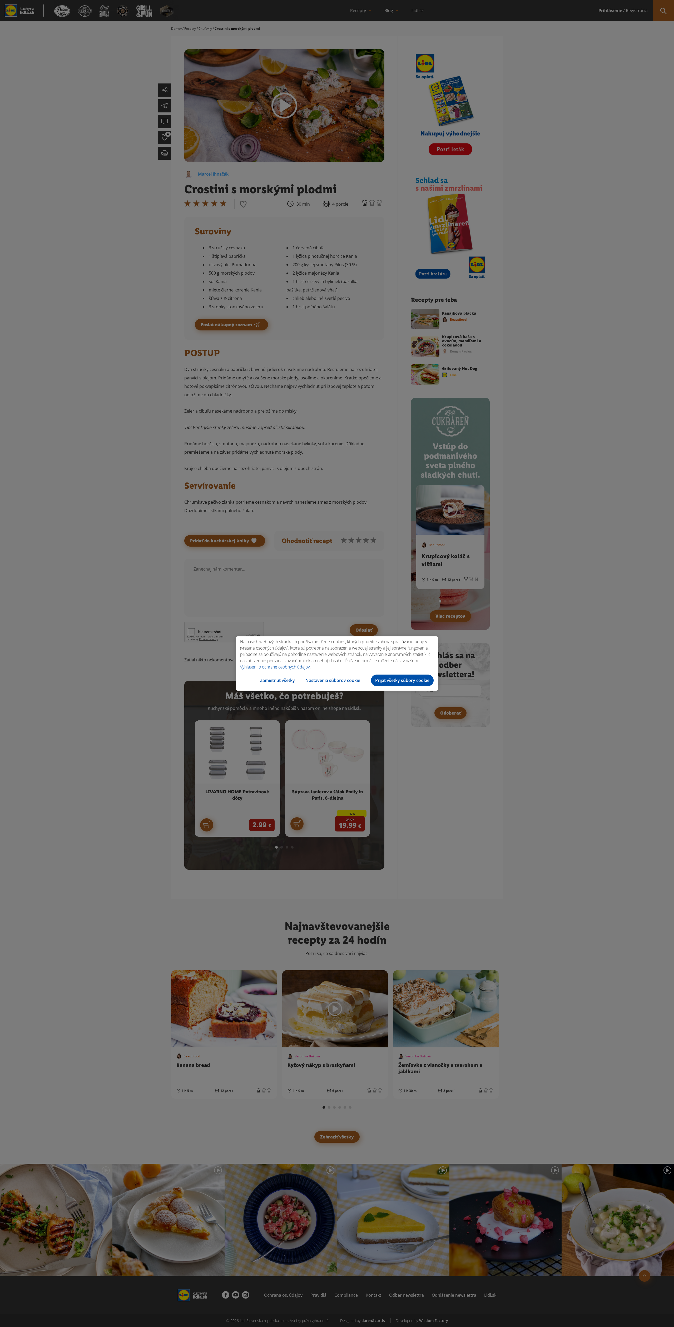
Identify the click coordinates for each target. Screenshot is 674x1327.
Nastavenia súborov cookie (332, 680)
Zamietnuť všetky (277, 680)
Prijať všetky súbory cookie (402, 680)
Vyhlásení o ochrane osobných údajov (275, 667)
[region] (337, 663)
